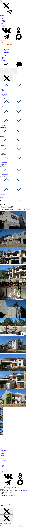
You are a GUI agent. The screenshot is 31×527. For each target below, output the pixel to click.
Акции (3, 18)
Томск (3, 144)
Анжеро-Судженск (4, 162)
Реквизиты (1, 493)
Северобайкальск (4, 105)
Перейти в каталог (2, 524)
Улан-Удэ (3, 106)
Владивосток (4, 184)
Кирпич (5, 50)
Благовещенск (4, 194)
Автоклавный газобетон (5, 450)
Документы (3, 26)
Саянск (3, 92)
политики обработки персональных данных (23, 490)
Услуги (3, 17)
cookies (8, 525)
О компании (3, 21)
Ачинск (3, 124)
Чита (2, 115)
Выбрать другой (3, 2)
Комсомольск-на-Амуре (5, 174)
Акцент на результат (12, 495)
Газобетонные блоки (6, 48)
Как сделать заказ (4, 458)
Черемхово (3, 96)
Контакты (3, 20)
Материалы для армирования (8, 53)
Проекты (3, 58)
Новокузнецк (4, 164)
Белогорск (3, 193)
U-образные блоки (6, 49)
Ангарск (3, 89)
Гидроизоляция (6, 54)
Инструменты (4, 454)
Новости (3, 23)
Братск (3, 90)
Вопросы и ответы (4, 25)
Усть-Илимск (4, 95)
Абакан (3, 153)
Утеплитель (5, 55)
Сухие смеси (3, 453)
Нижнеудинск (4, 91)
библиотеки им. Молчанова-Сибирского (11, 209)
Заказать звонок (3, 40)
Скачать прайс (4, 460)
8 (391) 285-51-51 (4, 471)
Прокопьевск (4, 165)
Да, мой (6, 2)
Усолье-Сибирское (4, 94)
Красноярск (3, 125)
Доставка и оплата (4, 22)
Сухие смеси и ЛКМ (6, 52)
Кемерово (3, 163)
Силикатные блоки (6, 51)
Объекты (3, 19)
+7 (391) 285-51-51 (2, 15)
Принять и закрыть (20, 525)
